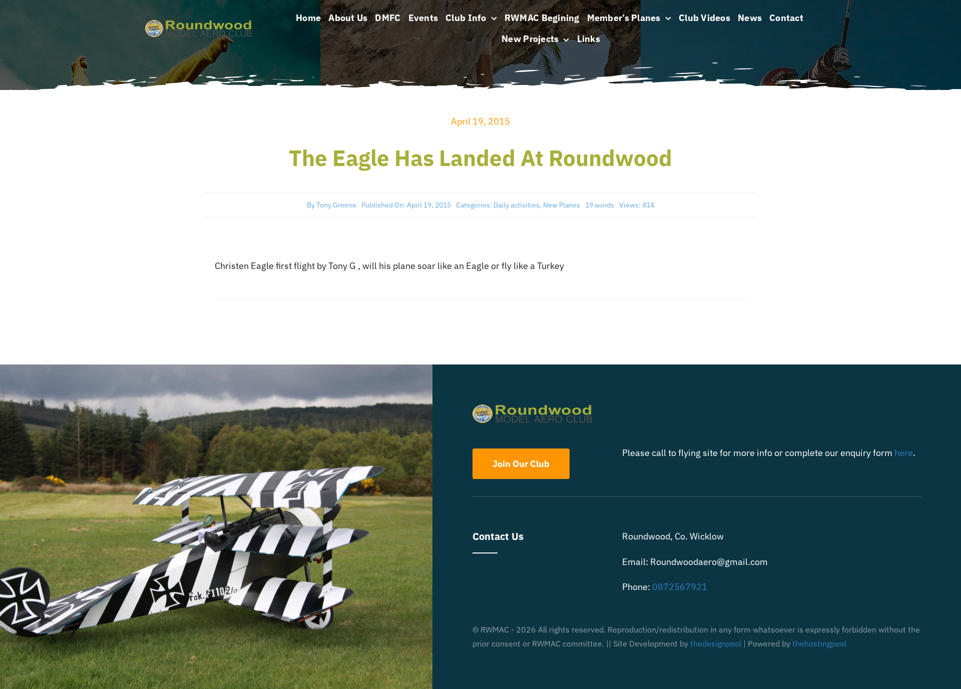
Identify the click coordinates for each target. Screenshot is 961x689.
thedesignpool (715, 643)
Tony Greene (336, 205)
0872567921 (679, 586)
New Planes (561, 205)
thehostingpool (819, 643)
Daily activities (517, 205)
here (903, 452)
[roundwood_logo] (201, 24)
